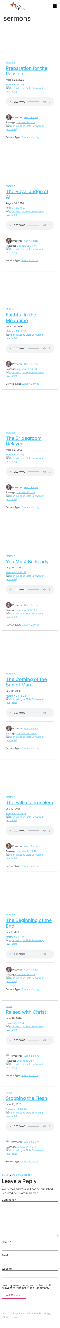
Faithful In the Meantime (21, 317)
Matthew (10, 62)
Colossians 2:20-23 (16, 1109)
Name (6, 1242)
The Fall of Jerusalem (29, 802)
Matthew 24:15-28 (16, 695)
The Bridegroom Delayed (24, 441)
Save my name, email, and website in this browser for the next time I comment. (28, 1286)
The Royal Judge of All (27, 194)
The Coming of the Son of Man (26, 682)
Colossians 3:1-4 (15, 1023)
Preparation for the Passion (26, 71)
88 (21, 1174)
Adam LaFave (31, 1055)
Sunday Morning (30, 137)
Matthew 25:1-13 (15, 454)
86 (13, 1174)
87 (17, 1174)
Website (7, 1268)
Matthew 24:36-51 (16, 572)
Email (6, 1255)
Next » (28, 1174)
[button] (55, 6)
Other (9, 1006)
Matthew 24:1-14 (15, 936)
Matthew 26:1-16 (15, 84)
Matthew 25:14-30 (16, 331)
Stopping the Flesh (26, 1098)
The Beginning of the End (29, 923)
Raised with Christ (26, 1012)
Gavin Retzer (31, 117)
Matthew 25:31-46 (16, 208)
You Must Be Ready (27, 561)
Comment (9, 1199)
